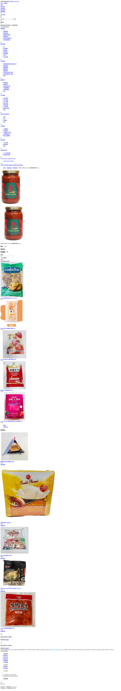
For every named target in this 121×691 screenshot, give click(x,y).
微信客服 (3, 11)
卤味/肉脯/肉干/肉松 (8, 74)
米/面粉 (5, 50)
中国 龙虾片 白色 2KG (6, 522)
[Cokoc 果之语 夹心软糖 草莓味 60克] (15, 357)
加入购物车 (4, 258)
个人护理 (5, 142)
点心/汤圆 (5, 101)
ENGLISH (16, 1)
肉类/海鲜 (5, 104)
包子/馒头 (5, 99)
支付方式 (5, 657)
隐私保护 (5, 655)
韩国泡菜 (5, 36)
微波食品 (5, 82)
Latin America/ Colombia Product (8, 158)
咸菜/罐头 (5, 53)
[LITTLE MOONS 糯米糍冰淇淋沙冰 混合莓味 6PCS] (15, 419)
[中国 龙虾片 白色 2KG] (29, 521)
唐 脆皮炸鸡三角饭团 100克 (7, 461)
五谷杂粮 (5, 57)
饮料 (4, 116)
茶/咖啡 (5, 120)
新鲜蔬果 (3, 28)
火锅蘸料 (5, 129)
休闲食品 (3, 61)
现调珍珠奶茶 (6, 154)
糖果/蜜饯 (5, 67)
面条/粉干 (5, 51)
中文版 (11, 1)
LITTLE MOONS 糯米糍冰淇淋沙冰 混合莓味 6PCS (12, 421)
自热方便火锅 (6, 86)
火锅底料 (5, 130)
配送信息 (5, 658)
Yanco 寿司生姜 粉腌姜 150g (7, 628)
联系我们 (20, 165)
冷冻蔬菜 (5, 106)
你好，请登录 (4, 3)
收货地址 (3, 8)
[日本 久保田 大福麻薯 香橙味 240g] (11, 327)
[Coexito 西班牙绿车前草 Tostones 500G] (12, 296)
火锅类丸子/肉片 (7, 132)
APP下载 (3, 14)
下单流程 (5, 662)
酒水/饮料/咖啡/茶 (5, 114)
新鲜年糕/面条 (6, 34)
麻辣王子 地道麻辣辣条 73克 (7, 390)
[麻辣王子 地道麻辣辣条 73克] (15, 388)
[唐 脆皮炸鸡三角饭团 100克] (15, 460)
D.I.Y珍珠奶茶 (6, 153)
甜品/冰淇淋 (6, 108)
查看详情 (3, 464)
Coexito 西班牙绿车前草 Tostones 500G (9, 298)
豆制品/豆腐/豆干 (7, 38)
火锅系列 (3, 126)
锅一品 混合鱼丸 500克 (6, 555)
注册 (2, 4)
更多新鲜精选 (6, 39)
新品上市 (11, 165)
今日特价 (6, 165)
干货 (4, 55)
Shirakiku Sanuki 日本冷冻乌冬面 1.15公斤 (11, 588)
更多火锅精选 (6, 135)
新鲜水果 (5, 33)
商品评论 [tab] (5, 427)
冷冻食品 (3, 95)
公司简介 (5, 668)
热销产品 (16, 165)
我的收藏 (3, 10)
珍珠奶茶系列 (4, 150)
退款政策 (5, 660)
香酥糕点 (5, 70)
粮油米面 (3, 44)
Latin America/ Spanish (8, 161)
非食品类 (3, 139)
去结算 (7, 639)
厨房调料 (5, 48)
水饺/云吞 (5, 98)
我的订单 (3, 6)
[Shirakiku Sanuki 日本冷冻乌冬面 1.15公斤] (15, 586)
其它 (4, 75)
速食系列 (3, 79)
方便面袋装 (6, 89)
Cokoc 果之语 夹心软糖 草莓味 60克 (8, 359)
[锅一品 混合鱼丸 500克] (15, 553)
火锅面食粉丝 (6, 134)
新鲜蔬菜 (5, 31)
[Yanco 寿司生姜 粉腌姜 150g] (18, 626)
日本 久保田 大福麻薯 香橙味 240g (8, 328)
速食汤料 (5, 84)
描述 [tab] (4, 425)
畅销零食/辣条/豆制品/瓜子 (10, 64)
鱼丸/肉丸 (5, 103)
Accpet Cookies (4, 651)
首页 (3, 165)
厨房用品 (5, 144)
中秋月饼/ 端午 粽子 (8, 72)
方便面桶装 (6, 87)
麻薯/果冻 (5, 69)
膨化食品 (5, 65)
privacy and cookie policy (56, 649)
